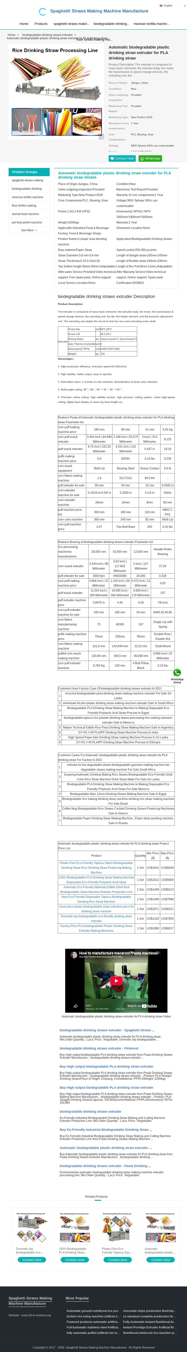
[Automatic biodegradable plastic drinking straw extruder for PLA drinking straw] (160, 1227)
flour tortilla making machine (97, 39)
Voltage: (114, 145)
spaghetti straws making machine (78, 24)
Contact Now (31, 1260)
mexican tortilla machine (151, 24)
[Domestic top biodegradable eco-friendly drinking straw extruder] (32, 1227)
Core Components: (117, 137)
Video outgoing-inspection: (119, 97)
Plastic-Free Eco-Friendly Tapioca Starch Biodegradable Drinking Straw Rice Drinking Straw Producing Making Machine (96, 867)
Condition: (115, 88)
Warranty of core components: (119, 126)
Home (24, 24)
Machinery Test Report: (118, 109)
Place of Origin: (118, 82)
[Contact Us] (177, 676)
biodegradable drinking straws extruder (122, 24)
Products (41, 24)
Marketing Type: (119, 117)
